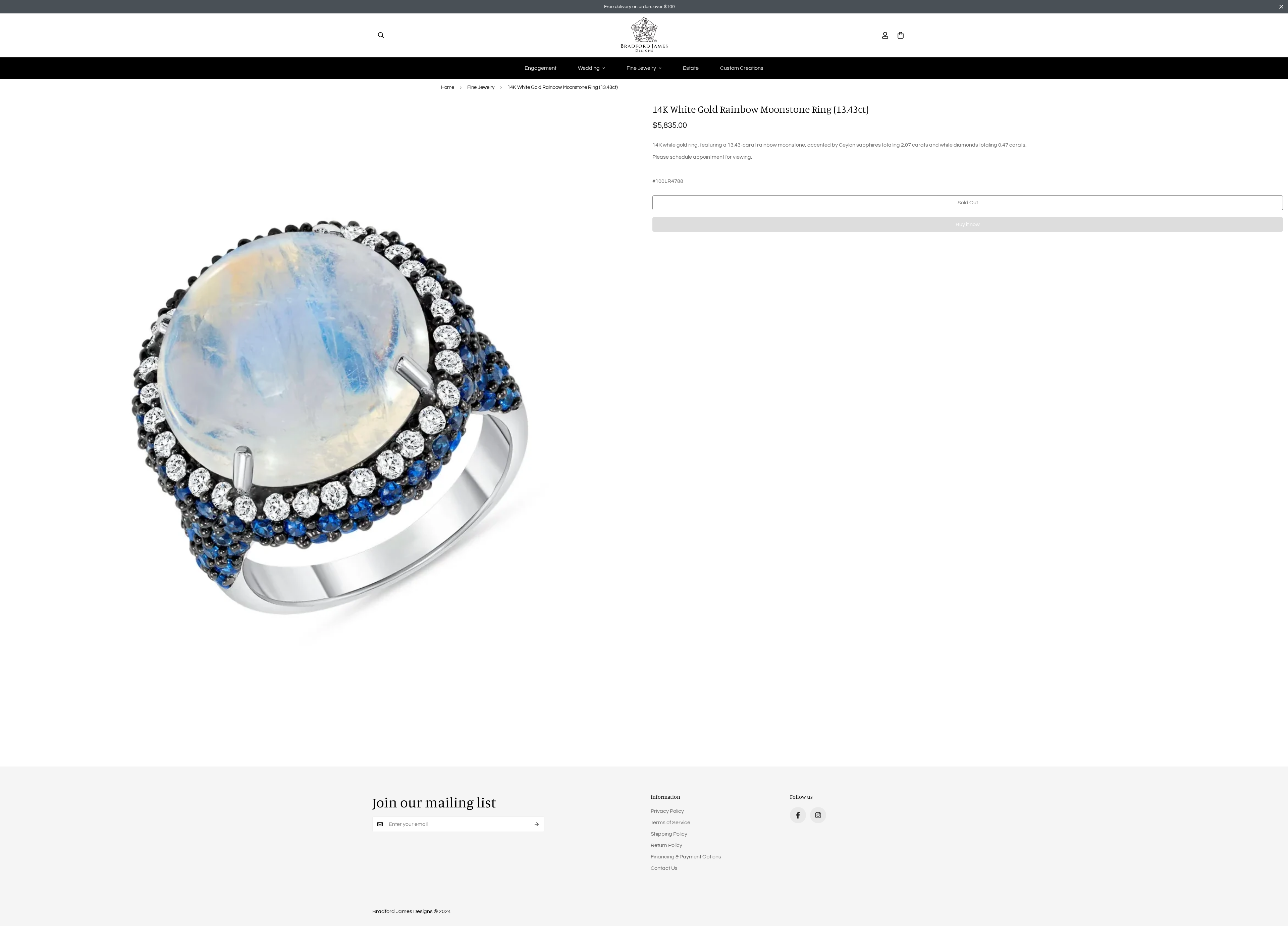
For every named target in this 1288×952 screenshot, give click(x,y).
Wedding (589, 68)
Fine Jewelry (641, 68)
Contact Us (664, 868)
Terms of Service (670, 822)
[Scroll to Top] (1275, 915)
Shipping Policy (669, 834)
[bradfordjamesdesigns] (644, 35)
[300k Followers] (798, 815)
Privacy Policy (667, 811)
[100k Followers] (818, 815)
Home (447, 87)
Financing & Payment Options (686, 856)
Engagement (540, 68)
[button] (900, 35)
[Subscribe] (536, 824)
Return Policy (666, 845)
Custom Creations (741, 68)
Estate (691, 68)
